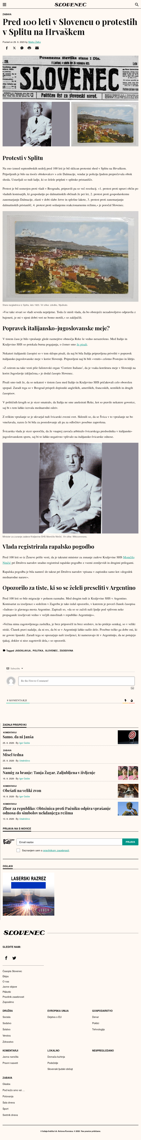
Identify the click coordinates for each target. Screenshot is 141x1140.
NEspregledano (103, 1050)
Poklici (95, 1023)
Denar (95, 1017)
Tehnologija (98, 1029)
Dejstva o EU (54, 1017)
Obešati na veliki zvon (22, 790)
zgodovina (66, 650)
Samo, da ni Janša (18, 736)
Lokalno (53, 1050)
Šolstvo (6, 1029)
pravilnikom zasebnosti (56, 850)
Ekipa (6, 976)
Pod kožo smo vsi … (14, 1090)
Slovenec (51, 650)
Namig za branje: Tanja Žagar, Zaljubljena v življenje (49, 772)
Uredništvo (24, 760)
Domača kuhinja (56, 1056)
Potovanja (8, 1096)
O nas (6, 981)
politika (38, 650)
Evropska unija (58, 1010)
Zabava (7, 14)
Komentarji (10, 732)
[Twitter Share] (14, 48)
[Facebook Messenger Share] (21, 48)
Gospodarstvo (102, 1010)
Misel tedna (13, 754)
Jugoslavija (23, 650)
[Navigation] (4, 4)
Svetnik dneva (10, 1115)
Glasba (6, 1084)
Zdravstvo (8, 1041)
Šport (5, 1108)
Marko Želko (34, 42)
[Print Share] (29, 48)
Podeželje (52, 1063)
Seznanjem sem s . (46, 850)
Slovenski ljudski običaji (60, 1069)
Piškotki (7, 991)
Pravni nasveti (10, 1063)
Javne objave (10, 986)
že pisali (82, 344)
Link (28, 894)
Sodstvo (7, 1023)
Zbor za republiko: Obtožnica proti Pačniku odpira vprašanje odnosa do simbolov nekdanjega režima (57, 810)
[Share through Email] (36, 48)
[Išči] (137, 4)
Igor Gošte (24, 742)
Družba (8, 1010)
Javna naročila (10, 1056)
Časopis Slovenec (12, 971)
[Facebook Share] (6, 48)
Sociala (6, 1017)
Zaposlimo (8, 1002)
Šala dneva (9, 1102)
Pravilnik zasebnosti (13, 996)
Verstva (7, 1035)
